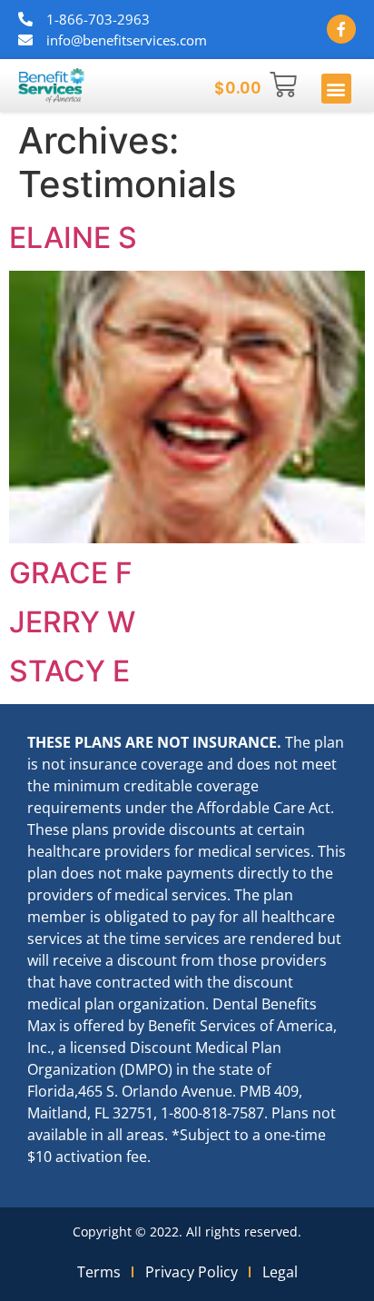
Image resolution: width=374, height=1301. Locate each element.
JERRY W (72, 622)
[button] (336, 89)
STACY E (69, 671)
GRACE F (71, 573)
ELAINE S (73, 237)
